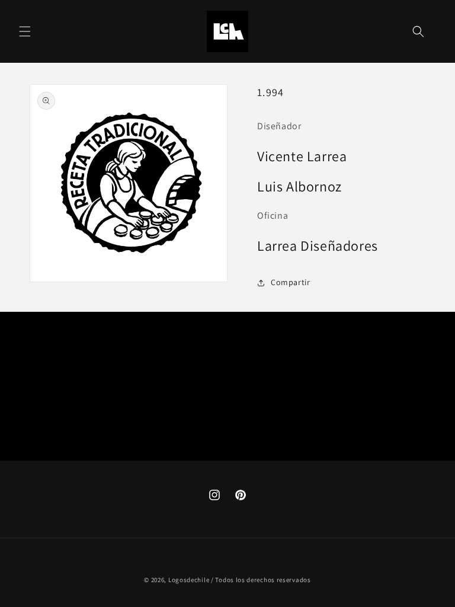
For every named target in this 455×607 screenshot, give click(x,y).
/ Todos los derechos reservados (261, 580)
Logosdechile (188, 580)
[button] (25, 31)
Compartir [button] (290, 282)
